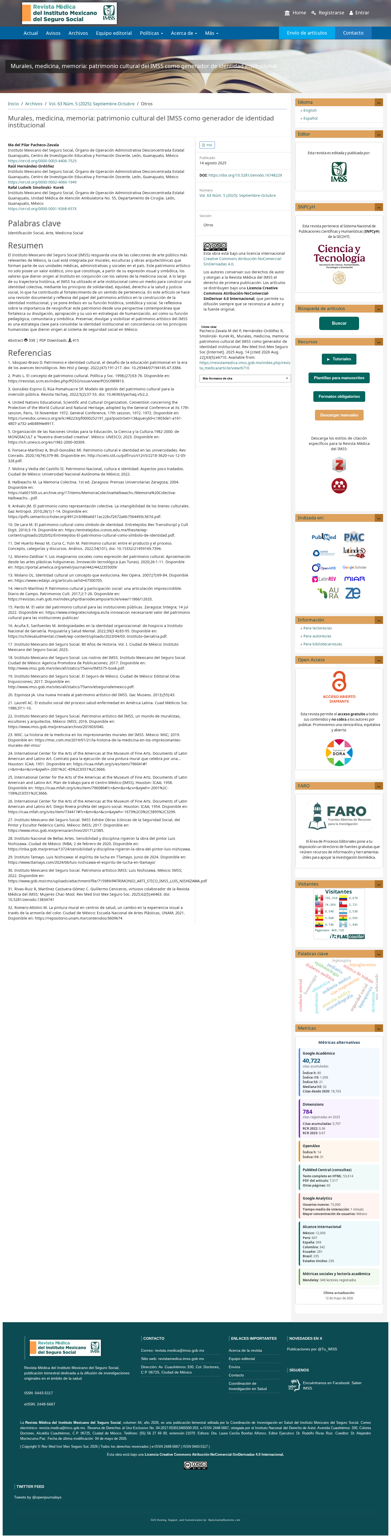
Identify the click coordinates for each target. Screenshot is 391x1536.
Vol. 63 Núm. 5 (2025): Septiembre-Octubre (92, 104)
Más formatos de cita (217, 378)
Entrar (361, 12)
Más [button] (210, 33)
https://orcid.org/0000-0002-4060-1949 (42, 182)
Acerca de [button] (182, 33)
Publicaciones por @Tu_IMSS (312, 1349)
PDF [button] (209, 145)
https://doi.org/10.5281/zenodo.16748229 (245, 175)
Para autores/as (316, 635)
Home (298, 12)
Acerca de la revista (245, 1350)
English (309, 110)
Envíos (234, 1367)
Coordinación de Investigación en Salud (261, 1423)
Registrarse (330, 12)
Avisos (53, 33)
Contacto (353, 33)
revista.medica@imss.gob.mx (62, 1428)
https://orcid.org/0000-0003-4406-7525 (42, 160)
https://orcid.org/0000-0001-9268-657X (42, 208)
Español (310, 118)
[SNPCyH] (339, 264)
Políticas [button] (150, 33)
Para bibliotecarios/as (322, 643)
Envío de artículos (307, 33)
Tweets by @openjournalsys (37, 1497)
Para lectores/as (317, 628)
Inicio (13, 104)
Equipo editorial (114, 33)
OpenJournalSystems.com (224, 1520)
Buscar (339, 323)
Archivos (78, 33)
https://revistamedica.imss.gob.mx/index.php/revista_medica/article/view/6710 (244, 365)
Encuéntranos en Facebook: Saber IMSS (332, 1385)
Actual (31, 33)
